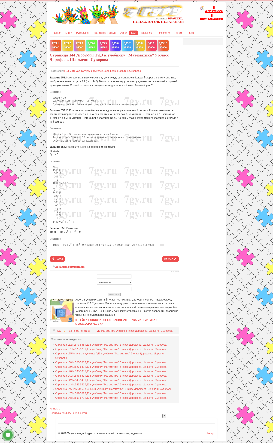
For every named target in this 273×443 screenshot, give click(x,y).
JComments (175, 271)
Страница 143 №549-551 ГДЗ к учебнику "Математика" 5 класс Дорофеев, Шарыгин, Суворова (111, 384)
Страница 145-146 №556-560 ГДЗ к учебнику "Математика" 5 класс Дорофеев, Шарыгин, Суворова (113, 389)
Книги (68, 32)
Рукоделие (82, 32)
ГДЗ (133, 32)
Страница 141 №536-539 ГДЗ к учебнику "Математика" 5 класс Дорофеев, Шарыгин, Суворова (111, 375)
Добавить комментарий (70, 267)
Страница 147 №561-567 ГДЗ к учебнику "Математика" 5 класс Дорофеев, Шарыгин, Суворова (111, 393)
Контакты (55, 408)
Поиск (190, 32)
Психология (163, 32)
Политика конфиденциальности (68, 413)
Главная (56, 32)
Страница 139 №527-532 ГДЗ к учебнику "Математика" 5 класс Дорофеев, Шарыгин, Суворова (111, 367)
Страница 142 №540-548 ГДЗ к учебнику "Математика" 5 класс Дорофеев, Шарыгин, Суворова (111, 380)
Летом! (178, 32)
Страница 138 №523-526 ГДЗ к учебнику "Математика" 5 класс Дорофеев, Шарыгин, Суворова (111, 362)
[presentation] (67, 221)
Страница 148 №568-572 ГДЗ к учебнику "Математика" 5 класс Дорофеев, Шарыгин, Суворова (111, 398)
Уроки (123, 32)
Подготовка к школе (104, 32)
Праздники (146, 32)
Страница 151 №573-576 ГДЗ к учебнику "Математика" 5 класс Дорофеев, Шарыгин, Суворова (111, 349)
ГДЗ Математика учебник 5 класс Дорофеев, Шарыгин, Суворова (102, 71)
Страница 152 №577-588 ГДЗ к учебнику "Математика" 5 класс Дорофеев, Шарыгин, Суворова (111, 344)
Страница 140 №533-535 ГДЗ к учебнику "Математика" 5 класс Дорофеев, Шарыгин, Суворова (111, 371)
